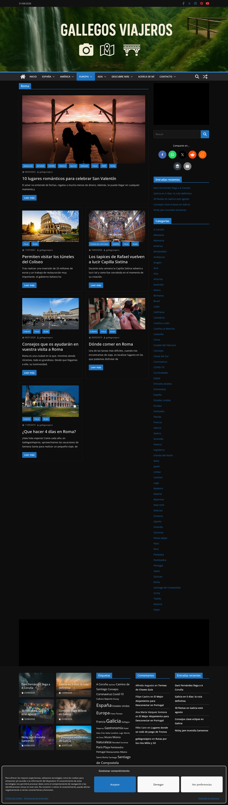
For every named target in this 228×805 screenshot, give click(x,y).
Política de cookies (13, 798)
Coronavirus (160, 361)
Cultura (100, 698)
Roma (112, 166)
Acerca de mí (146, 76)
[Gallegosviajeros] (23, 77)
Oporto (157, 521)
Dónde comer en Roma (111, 344)
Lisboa (157, 471)
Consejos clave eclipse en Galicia (172, 204)
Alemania (159, 235)
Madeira (158, 488)
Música (116, 737)
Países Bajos (160, 538)
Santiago (113, 757)
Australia (159, 284)
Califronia (159, 312)
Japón (157, 466)
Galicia (73, 166)
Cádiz (157, 306)
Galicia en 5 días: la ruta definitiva (173, 193)
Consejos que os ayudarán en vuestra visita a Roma (50, 346)
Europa (84, 76)
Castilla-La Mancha (164, 328)
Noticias (158, 510)
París (104, 166)
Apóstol (112, 684)
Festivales (159, 411)
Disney (116, 699)
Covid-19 (118, 694)
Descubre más (120, 76)
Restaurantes (113, 752)
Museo (108, 737)
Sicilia (157, 593)
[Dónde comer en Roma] (117, 313)
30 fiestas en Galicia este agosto (171, 198)
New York (159, 505)
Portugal (158, 565)
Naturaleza (103, 742)
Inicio (33, 76)
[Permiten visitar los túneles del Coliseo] (50, 226)
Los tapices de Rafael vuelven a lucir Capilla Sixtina (117, 259)
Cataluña (159, 334)
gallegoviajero (46, 171)
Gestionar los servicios (208, 798)
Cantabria (159, 317)
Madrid (158, 493)
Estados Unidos (162, 400)
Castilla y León (162, 323)
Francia (62, 166)
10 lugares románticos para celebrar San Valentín (69, 178)
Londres (158, 477)
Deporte (108, 698)
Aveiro (157, 290)
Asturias (40, 166)
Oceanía (158, 516)
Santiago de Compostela (167, 587)
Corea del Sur (161, 356)
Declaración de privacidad (36, 798)
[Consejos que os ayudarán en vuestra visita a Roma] (50, 313)
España (46, 76)
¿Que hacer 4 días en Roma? (49, 431)
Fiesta (112, 714)
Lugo (156, 482)
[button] (53, 76)
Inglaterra (159, 449)
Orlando (158, 527)
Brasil (157, 301)
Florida (157, 416)
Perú (156, 549)
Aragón (158, 262)
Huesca (158, 444)
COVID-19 (159, 367)
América (65, 76)
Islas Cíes (100, 733)
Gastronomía (113, 728)
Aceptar (115, 784)
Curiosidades (161, 372)
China (157, 339)
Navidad (116, 742)
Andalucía (28, 166)
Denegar (158, 784)
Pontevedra (160, 560)
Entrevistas (160, 389)
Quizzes (158, 576)
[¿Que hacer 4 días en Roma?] (50, 401)
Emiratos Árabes (163, 383)
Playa (106, 747)
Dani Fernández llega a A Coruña (172, 187)
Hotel (126, 728)
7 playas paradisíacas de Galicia (72, 739)
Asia (100, 76)
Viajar (157, 609)
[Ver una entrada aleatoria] (205, 77)
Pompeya (159, 554)
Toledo (157, 598)
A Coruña (159, 229)
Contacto (166, 76)
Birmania (159, 295)
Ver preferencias (202, 784)
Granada (84, 166)
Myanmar (159, 499)
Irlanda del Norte (163, 455)
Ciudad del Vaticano (99, 244)
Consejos (159, 350)
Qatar (157, 571)
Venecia (158, 604)
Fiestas (119, 713)
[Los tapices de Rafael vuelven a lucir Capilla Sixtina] (117, 226)
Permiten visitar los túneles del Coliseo (48, 259)
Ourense (158, 532)
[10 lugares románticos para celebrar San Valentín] (83, 129)
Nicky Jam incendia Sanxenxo (170, 210)
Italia (94, 166)
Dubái (157, 378)
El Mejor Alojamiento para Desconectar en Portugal (150, 701)
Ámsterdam (160, 251)
